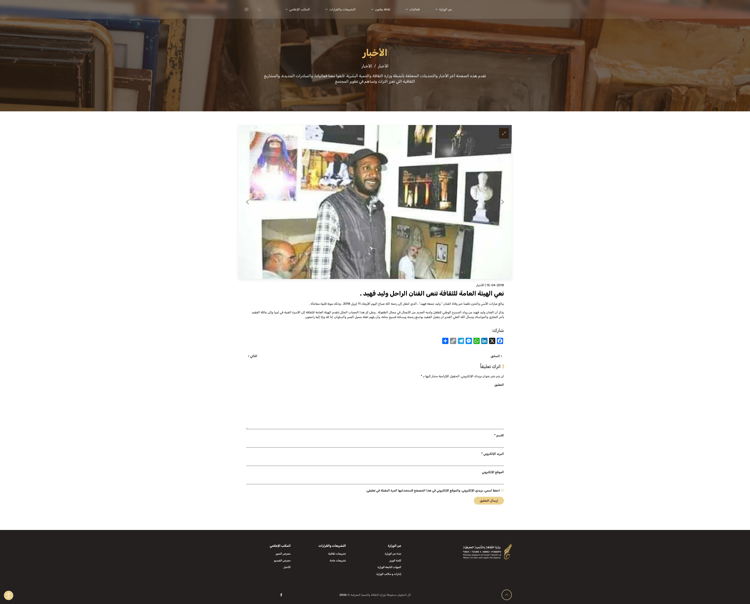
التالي (253, 356)
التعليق (499, 385)
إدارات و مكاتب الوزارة (388, 574)
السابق (495, 356)
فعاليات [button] (415, 9)
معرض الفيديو (282, 560)
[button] (267, 9)
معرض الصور (283, 553)
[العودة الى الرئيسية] (488, 9)
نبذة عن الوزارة (393, 553)
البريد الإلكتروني (492, 454)
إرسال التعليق (489, 500)
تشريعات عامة (338, 560)
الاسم (499, 435)
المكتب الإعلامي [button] (299, 9)
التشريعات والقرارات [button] (342, 9)
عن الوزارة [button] (445, 9)
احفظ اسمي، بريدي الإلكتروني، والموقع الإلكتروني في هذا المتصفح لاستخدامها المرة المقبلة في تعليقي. (433, 490)
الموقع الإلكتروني (493, 472)
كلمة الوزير (395, 560)
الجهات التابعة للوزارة (389, 567)
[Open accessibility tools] (8, 595)
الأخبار (480, 285)
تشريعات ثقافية (337, 553)
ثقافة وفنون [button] (382, 9)
